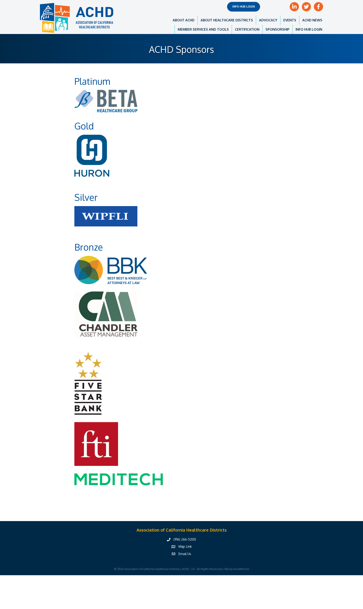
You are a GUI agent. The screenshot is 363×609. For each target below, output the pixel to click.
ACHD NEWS (312, 20)
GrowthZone (241, 569)
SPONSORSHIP (277, 29)
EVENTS (289, 20)
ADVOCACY (268, 20)
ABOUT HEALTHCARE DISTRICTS (227, 20)
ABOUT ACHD (184, 20)
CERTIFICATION (247, 29)
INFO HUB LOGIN (309, 29)
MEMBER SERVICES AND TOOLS (203, 29)
